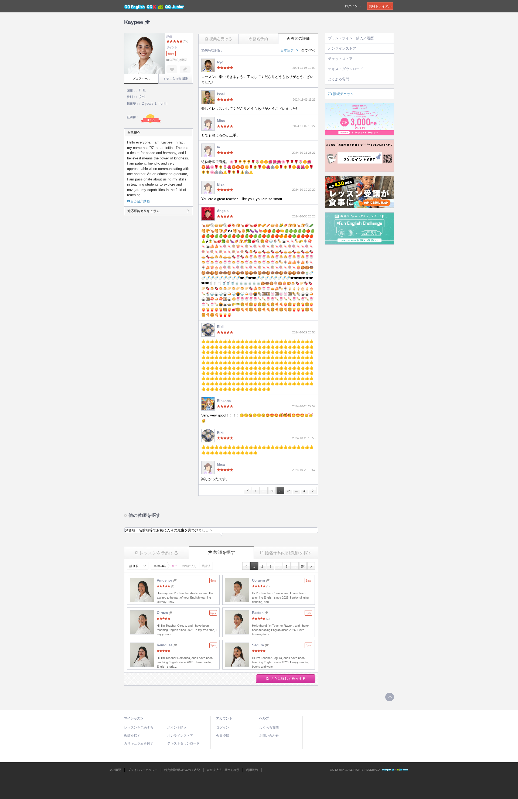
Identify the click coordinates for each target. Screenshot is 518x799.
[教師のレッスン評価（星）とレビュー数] (187, 618)
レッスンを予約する (158, 553)
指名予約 (260, 39)
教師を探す (224, 552)
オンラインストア (342, 48)
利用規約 (252, 769)
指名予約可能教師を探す (288, 553)
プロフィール (141, 78)
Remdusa (165, 645)
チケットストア (340, 59)
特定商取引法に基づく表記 (182, 769)
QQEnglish (395, 770)
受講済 (206, 566)
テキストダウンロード (345, 69)
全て (308, 50)
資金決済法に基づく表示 (223, 769)
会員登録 (222, 735)
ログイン (352, 6)
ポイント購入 (177, 727)
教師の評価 (300, 38)
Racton (258, 613)
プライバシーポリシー (143, 769)
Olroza (163, 613)
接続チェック (343, 94)
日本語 (289, 50)
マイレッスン (134, 718)
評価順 (134, 566)
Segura (258, 645)
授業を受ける (220, 39)
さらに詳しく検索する (288, 679)
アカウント (224, 718)
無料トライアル (380, 6)
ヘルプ (264, 718)
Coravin (259, 580)
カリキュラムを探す (138, 743)
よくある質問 (338, 79)
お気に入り (189, 566)
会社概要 (115, 769)
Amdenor (165, 580)
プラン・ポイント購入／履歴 (351, 38)
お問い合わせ (269, 735)
